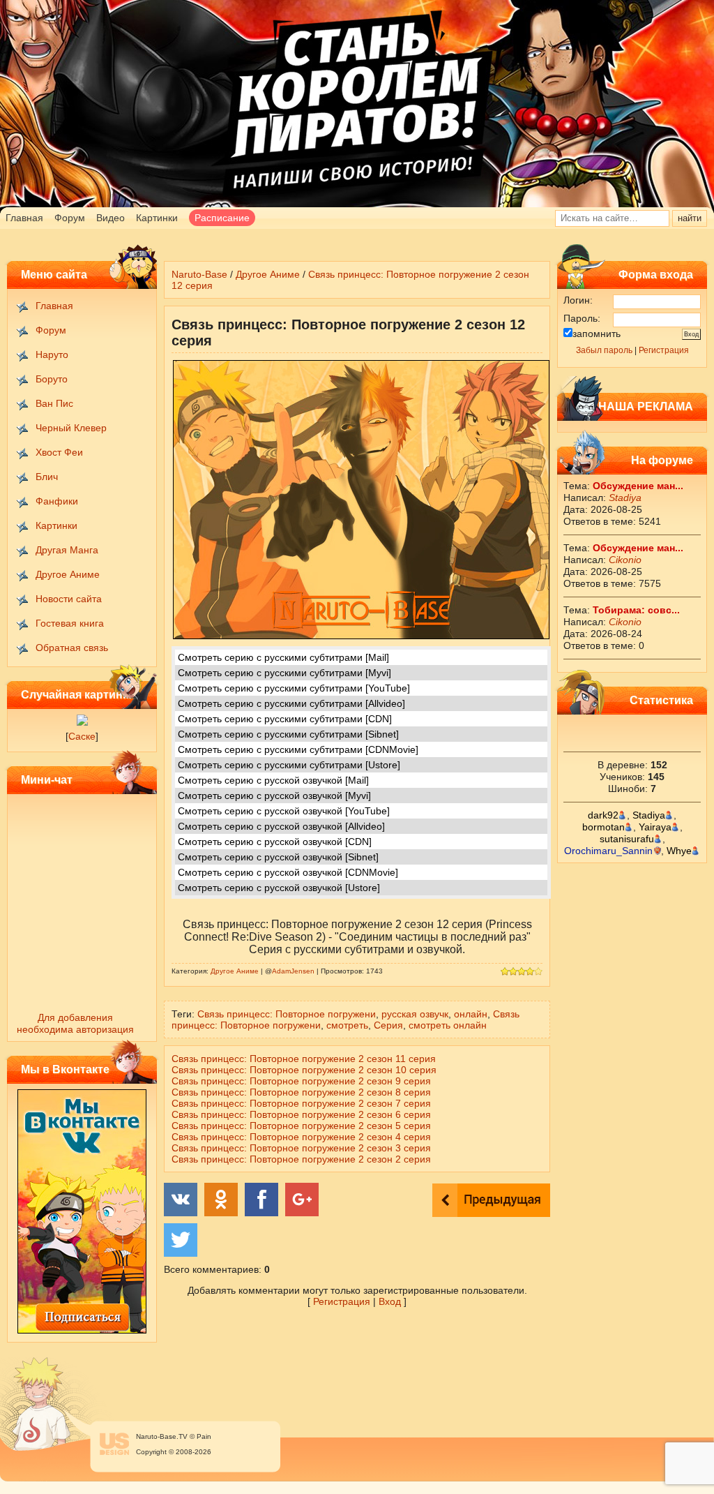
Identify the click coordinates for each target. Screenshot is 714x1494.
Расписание (222, 217)
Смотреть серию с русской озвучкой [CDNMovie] (288, 872)
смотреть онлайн (448, 1025)
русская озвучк (414, 1013)
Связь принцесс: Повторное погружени (286, 1013)
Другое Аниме (68, 574)
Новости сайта (69, 598)
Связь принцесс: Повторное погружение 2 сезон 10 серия (304, 1069)
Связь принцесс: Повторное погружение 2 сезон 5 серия (301, 1125)
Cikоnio (625, 559)
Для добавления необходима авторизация (75, 1023)
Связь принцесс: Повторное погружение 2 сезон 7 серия (301, 1103)
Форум (69, 217)
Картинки (157, 217)
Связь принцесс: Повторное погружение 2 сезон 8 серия (301, 1092)
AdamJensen (293, 971)
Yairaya (655, 826)
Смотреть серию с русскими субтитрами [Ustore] (289, 764)
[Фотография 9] (82, 722)
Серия (388, 1025)
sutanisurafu (627, 838)
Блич (47, 476)
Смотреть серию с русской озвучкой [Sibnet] (278, 856)
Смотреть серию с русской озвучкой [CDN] (275, 841)
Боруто (52, 378)
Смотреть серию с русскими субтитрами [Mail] (283, 657)
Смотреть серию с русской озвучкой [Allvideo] (281, 826)
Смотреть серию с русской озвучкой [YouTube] (284, 810)
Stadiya (625, 497)
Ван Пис (54, 403)
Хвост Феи (59, 452)
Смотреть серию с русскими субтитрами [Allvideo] (291, 703)
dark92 (603, 815)
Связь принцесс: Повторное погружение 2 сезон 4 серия (301, 1136)
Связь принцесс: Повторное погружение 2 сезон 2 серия (301, 1159)
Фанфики (57, 501)
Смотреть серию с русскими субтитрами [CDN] (285, 718)
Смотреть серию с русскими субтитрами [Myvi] (284, 672)
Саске (82, 736)
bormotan (603, 826)
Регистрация (664, 350)
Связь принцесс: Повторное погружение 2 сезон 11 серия (304, 1058)
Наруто (52, 354)
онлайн (470, 1013)
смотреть (347, 1025)
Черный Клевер (71, 427)
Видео (110, 217)
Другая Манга (67, 549)
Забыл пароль (604, 350)
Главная (24, 217)
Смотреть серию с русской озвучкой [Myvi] (274, 795)
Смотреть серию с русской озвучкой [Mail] (273, 780)
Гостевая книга (70, 623)
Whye (679, 850)
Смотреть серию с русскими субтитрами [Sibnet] (288, 734)
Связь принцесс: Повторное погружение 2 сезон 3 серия (301, 1147)
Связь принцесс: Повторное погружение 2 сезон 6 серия (301, 1114)
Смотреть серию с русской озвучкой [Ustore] (279, 887)
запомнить (596, 333)
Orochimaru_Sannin (608, 850)
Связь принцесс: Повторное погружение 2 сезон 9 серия (301, 1080)
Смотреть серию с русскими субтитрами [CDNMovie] (298, 749)
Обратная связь (72, 647)
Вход (390, 1301)
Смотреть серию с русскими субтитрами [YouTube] (294, 688)
